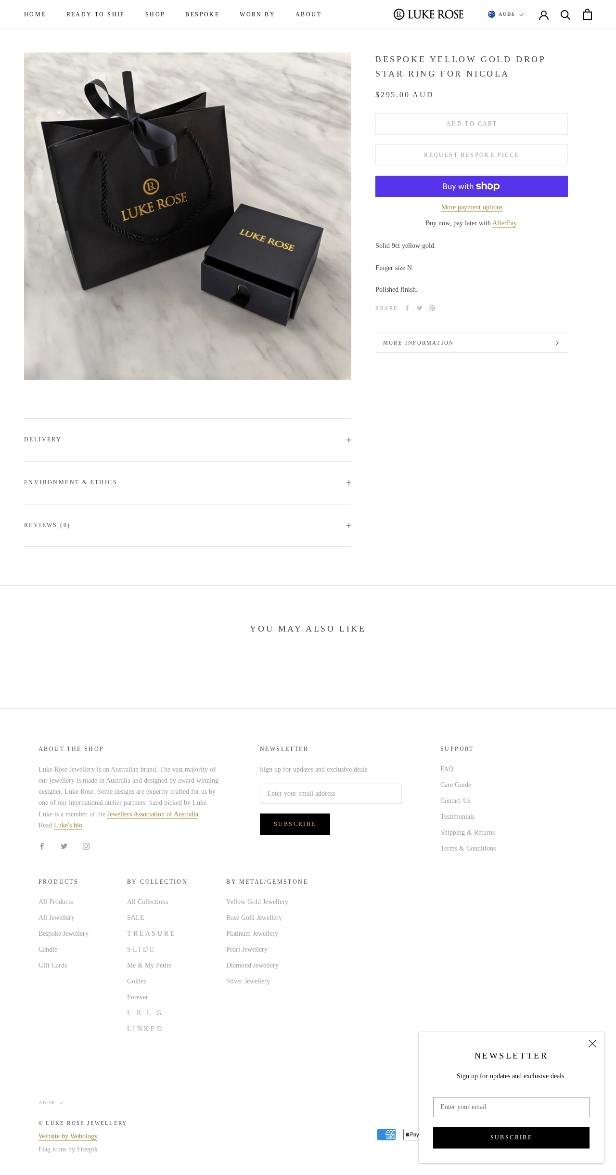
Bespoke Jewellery (63, 933)
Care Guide (455, 784)
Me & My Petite (149, 965)
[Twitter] (420, 308)
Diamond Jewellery (252, 965)
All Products (55, 901)
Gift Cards (52, 965)
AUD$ (507, 14)
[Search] (566, 14)
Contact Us (455, 800)
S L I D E (140, 949)
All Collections (147, 901)
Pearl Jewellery (247, 949)
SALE (135, 917)
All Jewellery (56, 917)
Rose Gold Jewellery (254, 917)
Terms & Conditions (468, 848)
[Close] (592, 1043)
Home (35, 14)
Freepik (87, 1149)
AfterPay (504, 223)
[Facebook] (407, 308)
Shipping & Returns (467, 832)
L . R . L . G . (146, 1013)
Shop (155, 14)
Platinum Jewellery (252, 933)
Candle (47, 949)
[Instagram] (86, 846)
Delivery (43, 439)
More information (418, 343)
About (308, 14)
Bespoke (202, 14)
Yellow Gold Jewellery (257, 901)
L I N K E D (144, 1029)
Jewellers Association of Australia (152, 814)
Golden (137, 981)
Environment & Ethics (70, 482)
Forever (137, 997)
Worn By (257, 14)
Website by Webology (68, 1136)
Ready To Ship (95, 14)
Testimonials (457, 816)
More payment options (471, 207)
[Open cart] (587, 14)
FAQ (446, 769)
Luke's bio (68, 825)
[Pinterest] (432, 308)
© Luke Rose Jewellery (82, 1123)
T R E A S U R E (151, 933)
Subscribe (511, 1137)
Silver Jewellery (248, 981)
